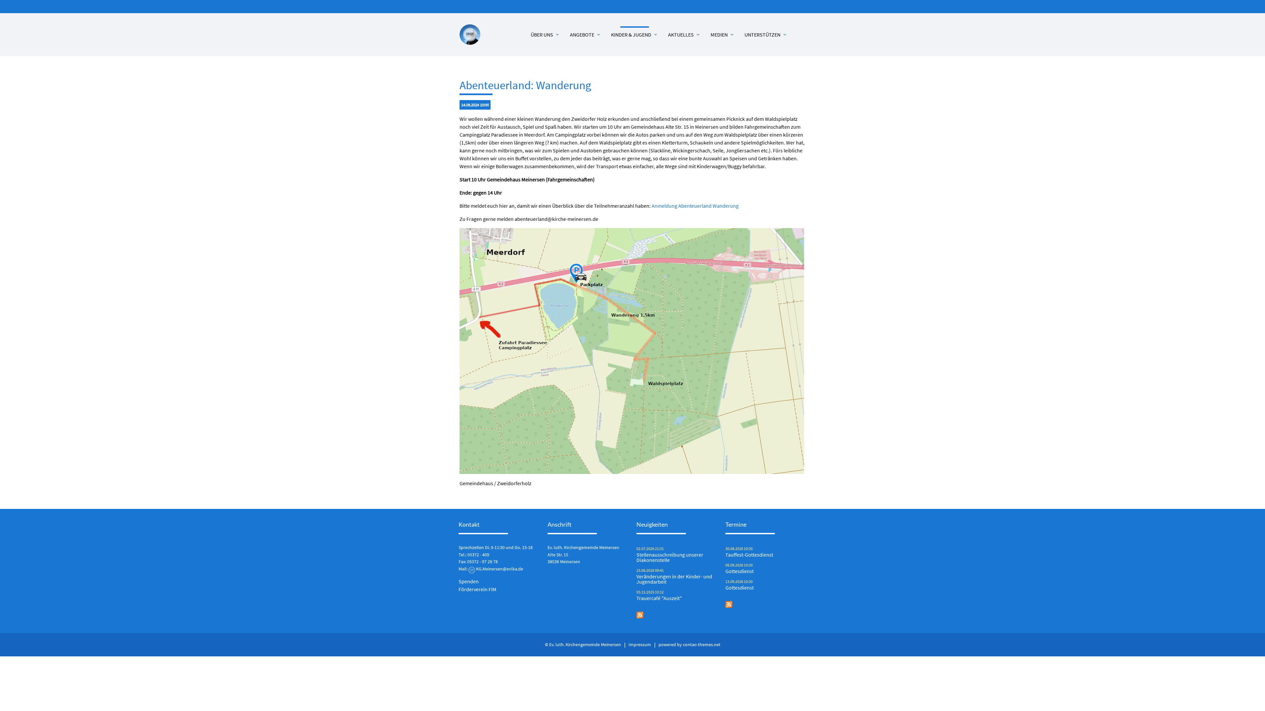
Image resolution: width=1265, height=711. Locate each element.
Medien (723, 34)
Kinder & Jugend (634, 34)
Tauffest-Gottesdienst (749, 554)
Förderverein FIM (477, 589)
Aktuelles (684, 34)
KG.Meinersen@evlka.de (499, 569)
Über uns (545, 34)
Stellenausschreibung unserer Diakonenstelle (669, 557)
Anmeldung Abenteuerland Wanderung (695, 205)
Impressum (640, 644)
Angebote (585, 34)
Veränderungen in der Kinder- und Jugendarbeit (674, 579)
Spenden (469, 581)
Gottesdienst (739, 571)
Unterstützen (766, 34)
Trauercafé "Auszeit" (659, 598)
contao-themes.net (701, 644)
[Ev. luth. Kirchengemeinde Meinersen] (470, 34)
